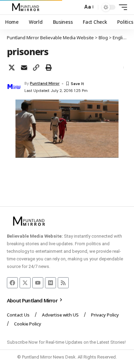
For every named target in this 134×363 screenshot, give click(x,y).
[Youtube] (37, 282)
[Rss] (63, 282)
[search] (76, 7)
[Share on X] (11, 67)
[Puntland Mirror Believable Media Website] (26, 7)
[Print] (48, 67)
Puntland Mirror (44, 83)
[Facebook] (12, 282)
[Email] (24, 67)
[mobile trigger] (121, 7)
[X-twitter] (25, 282)
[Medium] (50, 282)
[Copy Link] (36, 67)
